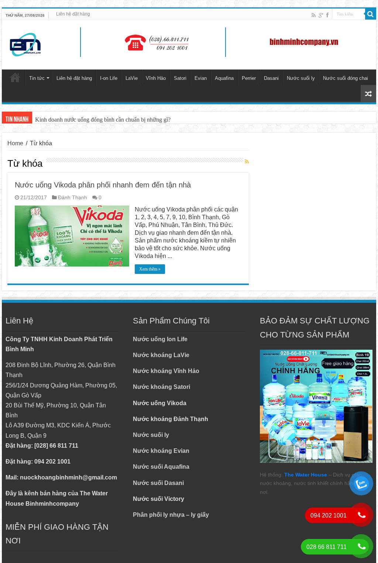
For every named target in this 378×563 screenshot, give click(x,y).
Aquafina (224, 78)
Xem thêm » (150, 269)
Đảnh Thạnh (72, 197)
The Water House (305, 475)
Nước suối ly (301, 78)
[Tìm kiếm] (370, 14)
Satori (180, 78)
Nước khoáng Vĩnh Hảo (166, 371)
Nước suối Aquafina (161, 467)
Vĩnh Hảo (156, 78)
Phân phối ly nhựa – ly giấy (171, 515)
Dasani (271, 78)
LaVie (132, 78)
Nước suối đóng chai (345, 78)
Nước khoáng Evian (161, 451)
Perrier (249, 78)
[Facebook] (327, 15)
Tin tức (37, 78)
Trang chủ (15, 77)
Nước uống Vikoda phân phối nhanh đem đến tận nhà (103, 185)
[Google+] (321, 15)
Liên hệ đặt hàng (73, 14)
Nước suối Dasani (158, 483)
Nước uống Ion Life (160, 339)
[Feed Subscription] (247, 161)
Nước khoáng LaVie (161, 355)
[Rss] (313, 15)
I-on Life (108, 78)
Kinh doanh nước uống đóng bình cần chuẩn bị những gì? (103, 119)
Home (15, 143)
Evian (201, 78)
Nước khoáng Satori (161, 387)
